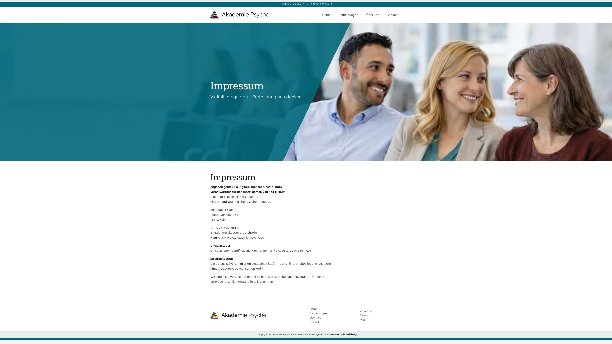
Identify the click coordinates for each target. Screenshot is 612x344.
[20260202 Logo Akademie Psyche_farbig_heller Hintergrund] (239, 12)
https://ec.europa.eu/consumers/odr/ (236, 268)
